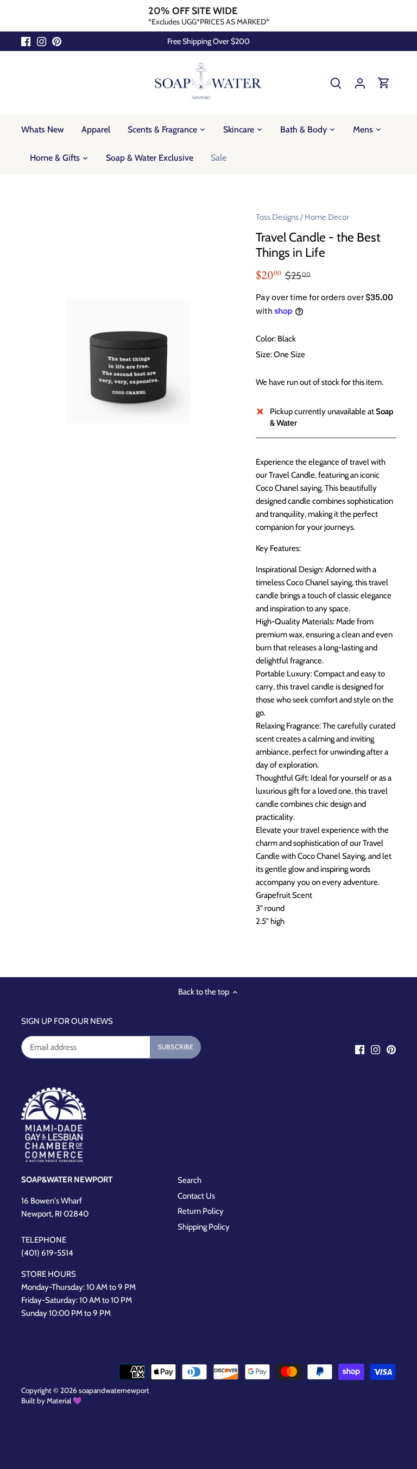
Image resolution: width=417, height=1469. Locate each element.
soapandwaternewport (114, 1390)
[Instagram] (41, 41)
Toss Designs (277, 217)
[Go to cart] (383, 83)
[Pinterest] (56, 41)
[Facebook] (25, 41)
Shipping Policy (204, 1227)
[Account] (360, 83)
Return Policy (201, 1211)
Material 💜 (64, 1400)
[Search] (336, 83)
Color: (266, 339)
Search (189, 1180)
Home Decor (327, 217)
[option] (128, 361)
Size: (264, 354)
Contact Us (196, 1196)
